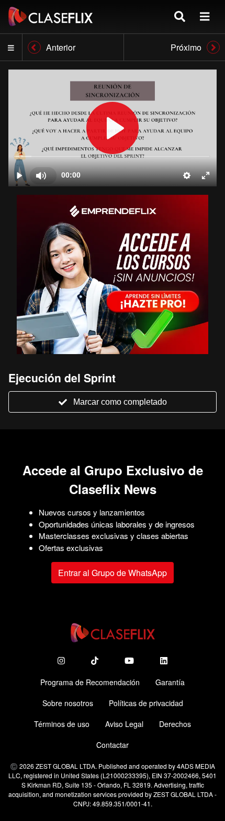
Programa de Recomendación (90, 682)
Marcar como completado (120, 401)
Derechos (175, 724)
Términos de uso (61, 724)
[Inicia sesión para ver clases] (112, 127)
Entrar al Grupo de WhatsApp (112, 573)
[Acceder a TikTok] (94, 660)
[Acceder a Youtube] (129, 660)
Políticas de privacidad (146, 703)
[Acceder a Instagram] (61, 660)
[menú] (205, 16)
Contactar (112, 745)
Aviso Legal (124, 724)
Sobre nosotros (67, 703)
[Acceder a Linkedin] (163, 660)
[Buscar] (180, 16)
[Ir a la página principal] (50, 16)
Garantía (170, 682)
